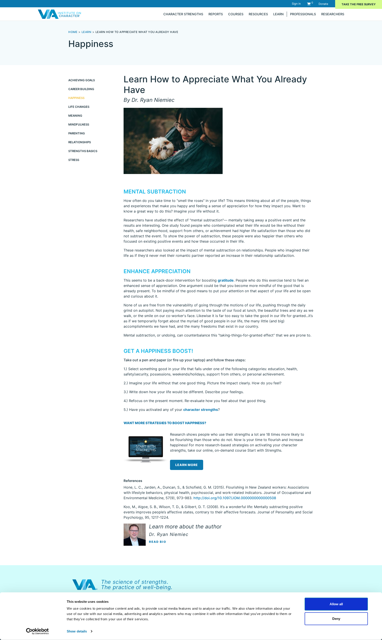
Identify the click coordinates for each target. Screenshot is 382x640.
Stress (73, 160)
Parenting (76, 133)
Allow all (336, 604)
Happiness (76, 98)
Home (72, 32)
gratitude (226, 280)
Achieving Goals (81, 80)
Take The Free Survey (359, 4)
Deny (336, 618)
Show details (77, 631)
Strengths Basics (82, 151)
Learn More (186, 465)
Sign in (296, 3)
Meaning (75, 115)
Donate (323, 4)
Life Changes (78, 106)
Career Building (81, 89)
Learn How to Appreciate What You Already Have (137, 32)
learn (87, 32)
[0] (309, 4)
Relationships (79, 142)
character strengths (200, 409)
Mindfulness (78, 124)
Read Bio (157, 541)
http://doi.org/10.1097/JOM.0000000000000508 (234, 498)
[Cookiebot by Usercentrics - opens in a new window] (37, 631)
